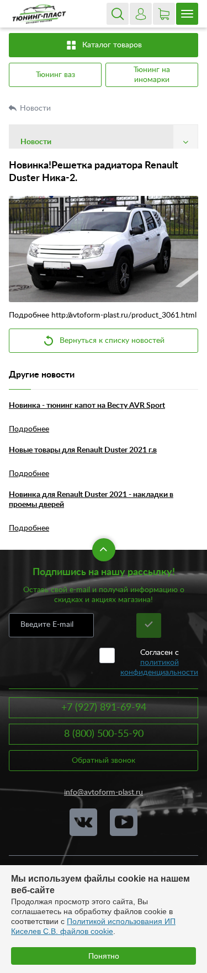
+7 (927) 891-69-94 (103, 708)
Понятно (103, 956)
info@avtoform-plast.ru (103, 792)
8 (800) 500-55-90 (104, 734)
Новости (36, 108)
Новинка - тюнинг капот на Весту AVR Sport (87, 405)
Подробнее (29, 429)
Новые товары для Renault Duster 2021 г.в (83, 450)
